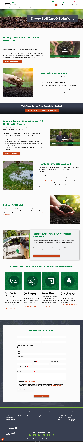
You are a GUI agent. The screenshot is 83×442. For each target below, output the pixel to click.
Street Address (20, 356)
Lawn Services (9, 415)
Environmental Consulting (43, 411)
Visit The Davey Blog (10, 308)
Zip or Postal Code (55, 361)
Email (18, 340)
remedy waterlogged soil (46, 180)
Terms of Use (27, 381)
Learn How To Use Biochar (11, 153)
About (59, 411)
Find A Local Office (32, 110)
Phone (20, 347)
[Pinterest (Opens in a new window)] (39, 435)
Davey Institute (71, 423)
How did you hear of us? (22, 366)
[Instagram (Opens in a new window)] (44, 435)
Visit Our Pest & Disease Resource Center (31, 307)
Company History (61, 413)
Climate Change (71, 422)
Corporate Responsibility (73, 4)
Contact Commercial (21, 415)
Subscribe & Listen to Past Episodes (69, 304)
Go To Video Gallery (46, 306)
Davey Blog (70, 413)
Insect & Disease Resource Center (71, 420)
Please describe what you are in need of (26, 371)
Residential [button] (8, 7)
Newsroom (60, 417)
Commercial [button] (18, 7)
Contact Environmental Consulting (42, 416)
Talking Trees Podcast (72, 415)
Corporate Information (54, 438)
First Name (19, 335)
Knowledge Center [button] (72, 7)
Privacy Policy (34, 381)
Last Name (44, 335)
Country (19, 351)
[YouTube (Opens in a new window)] (48, 435)
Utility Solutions (31, 411)
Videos (69, 417)
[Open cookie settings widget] (2, 439)
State (35, 361)
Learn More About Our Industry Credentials (46, 256)
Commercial (20, 411)
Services (18, 413)
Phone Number (45, 340)
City (18, 361)
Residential (11, 29)
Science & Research (62, 415)
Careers (63, 4)
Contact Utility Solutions (30, 416)
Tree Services (8, 413)
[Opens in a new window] (65, 49)
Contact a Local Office (10, 419)
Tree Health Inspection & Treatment (21, 29)
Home (7, 29)
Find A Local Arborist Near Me (12, 61)
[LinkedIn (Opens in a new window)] (53, 435)
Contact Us (60, 421)
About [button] (62, 7)
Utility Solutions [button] (29, 7)
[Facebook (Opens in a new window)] (30, 435)
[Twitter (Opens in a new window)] (34, 435)
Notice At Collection (36, 438)
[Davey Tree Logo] (13, 428)
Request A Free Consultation (49, 110)
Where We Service (9, 417)
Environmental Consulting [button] (43, 7)
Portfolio (56, 7)
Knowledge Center (72, 411)
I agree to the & (28, 381)
